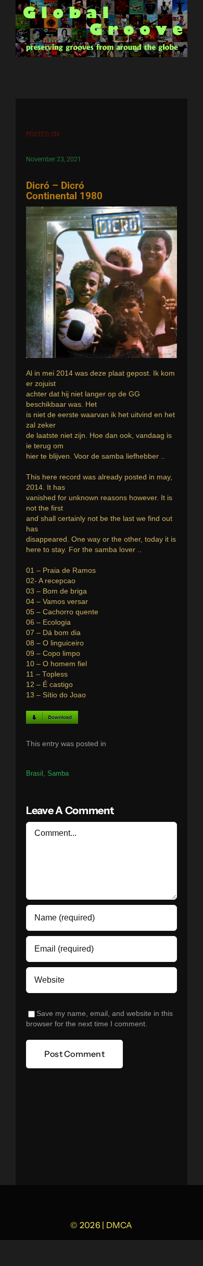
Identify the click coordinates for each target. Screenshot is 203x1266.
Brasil (34, 773)
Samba (58, 773)
